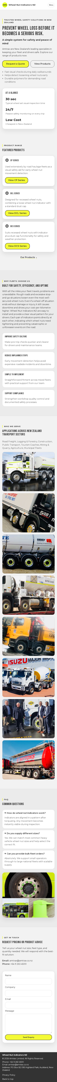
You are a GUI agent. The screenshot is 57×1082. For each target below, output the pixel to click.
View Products (42, 64)
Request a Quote (15, 64)
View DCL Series (17, 213)
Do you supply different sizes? (23, 833)
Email (8, 999)
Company (10, 987)
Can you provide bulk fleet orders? (26, 853)
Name (8, 975)
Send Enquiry (28, 1037)
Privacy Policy (8, 1075)
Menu (51, 5)
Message (9, 1011)
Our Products (27, 257)
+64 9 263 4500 (19, 964)
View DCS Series (17, 246)
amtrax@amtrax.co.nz (21, 960)
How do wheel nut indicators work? (26, 813)
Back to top (8, 1079)
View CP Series (16, 180)
